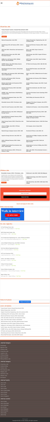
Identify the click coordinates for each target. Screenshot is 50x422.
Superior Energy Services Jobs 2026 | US (11, 135)
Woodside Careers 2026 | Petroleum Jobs (12, 102)
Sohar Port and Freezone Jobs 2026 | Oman (12, 107)
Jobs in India (3, 412)
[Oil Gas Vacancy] (25, 3)
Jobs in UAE (3, 386)
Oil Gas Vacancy (25, 420)
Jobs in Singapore (4, 396)
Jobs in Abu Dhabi (4, 403)
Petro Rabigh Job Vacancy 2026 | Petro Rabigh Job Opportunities (35, 117)
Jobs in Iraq (3, 414)
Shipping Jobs (3, 371)
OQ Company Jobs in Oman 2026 (34, 126)
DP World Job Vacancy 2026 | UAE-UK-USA (36, 64)
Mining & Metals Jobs (5, 358)
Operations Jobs (4, 373)
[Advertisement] (25, 15)
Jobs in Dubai (3, 401)
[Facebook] (22, 419)
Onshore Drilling (4, 366)
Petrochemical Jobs (5, 369)
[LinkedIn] (24, 419)
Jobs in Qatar (3, 388)
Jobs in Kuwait (3, 392)
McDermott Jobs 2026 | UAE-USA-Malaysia (36, 173)
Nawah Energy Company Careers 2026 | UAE (12, 130)
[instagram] (27, 419)
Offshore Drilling (4, 355)
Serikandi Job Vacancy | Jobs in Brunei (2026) (37, 107)
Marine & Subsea (4, 357)
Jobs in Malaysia (4, 409)
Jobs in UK (2, 384)
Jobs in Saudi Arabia (5, 390)
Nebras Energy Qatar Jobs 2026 (9, 40)
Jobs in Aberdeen (4, 405)
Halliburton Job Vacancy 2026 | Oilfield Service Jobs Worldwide (11, 60)
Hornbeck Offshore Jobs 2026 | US (34, 130)
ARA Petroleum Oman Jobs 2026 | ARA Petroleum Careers (11, 55)
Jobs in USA (3, 382)
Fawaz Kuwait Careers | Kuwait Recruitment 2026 (15, 29)
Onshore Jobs (3, 368)
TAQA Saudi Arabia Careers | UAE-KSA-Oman (37, 121)
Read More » (4, 36)
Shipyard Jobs (3, 375)
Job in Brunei (3, 407)
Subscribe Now (25, 197)
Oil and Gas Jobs (5, 26)
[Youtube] (26, 419)
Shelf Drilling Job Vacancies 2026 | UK (35, 97)
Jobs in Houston (4, 411)
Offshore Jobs (4, 170)
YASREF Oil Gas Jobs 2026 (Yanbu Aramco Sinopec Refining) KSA (12, 64)
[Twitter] (23, 419)
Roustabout (3, 377)
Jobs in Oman (3, 394)
